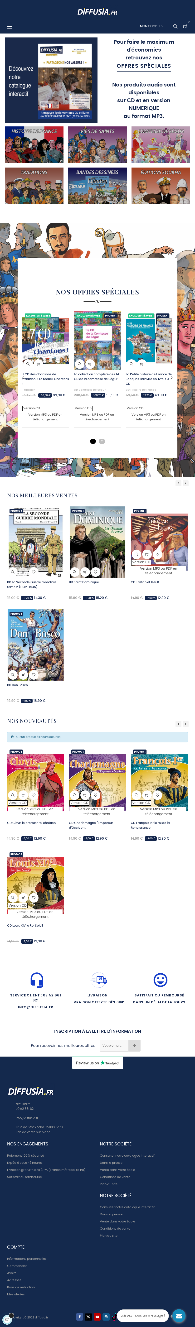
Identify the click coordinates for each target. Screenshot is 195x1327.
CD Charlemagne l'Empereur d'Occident (91, 825)
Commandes (17, 1266)
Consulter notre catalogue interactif (127, 1155)
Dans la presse (111, 1162)
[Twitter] (88, 1317)
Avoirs (11, 1273)
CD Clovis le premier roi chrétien (31, 823)
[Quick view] (28, 364)
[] (38, 364)
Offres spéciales (144, 66)
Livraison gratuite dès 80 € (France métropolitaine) (46, 1170)
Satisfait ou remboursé (24, 1177)
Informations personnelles (27, 1258)
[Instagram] (106, 1317)
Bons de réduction (21, 1287)
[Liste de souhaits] (63, 317)
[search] (13, 572)
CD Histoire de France (141, 390)
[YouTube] (97, 1317)
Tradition (29, 390)
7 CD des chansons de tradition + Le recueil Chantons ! (45, 379)
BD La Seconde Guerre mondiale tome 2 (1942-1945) (31, 585)
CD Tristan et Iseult (145, 582)
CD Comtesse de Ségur (90, 390)
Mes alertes (16, 1294)
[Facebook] (79, 1317)
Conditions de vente (115, 1177)
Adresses (14, 1280)
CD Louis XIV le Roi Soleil (25, 925)
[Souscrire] (134, 1046)
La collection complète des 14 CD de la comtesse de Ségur (96, 377)
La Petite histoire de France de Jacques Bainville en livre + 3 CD (149, 379)
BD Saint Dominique (84, 582)
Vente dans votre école (117, 1170)
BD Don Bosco (17, 685)
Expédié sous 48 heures (25, 1162)
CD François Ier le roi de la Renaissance (150, 825)
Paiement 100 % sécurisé (25, 1155)
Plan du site (108, 1184)
